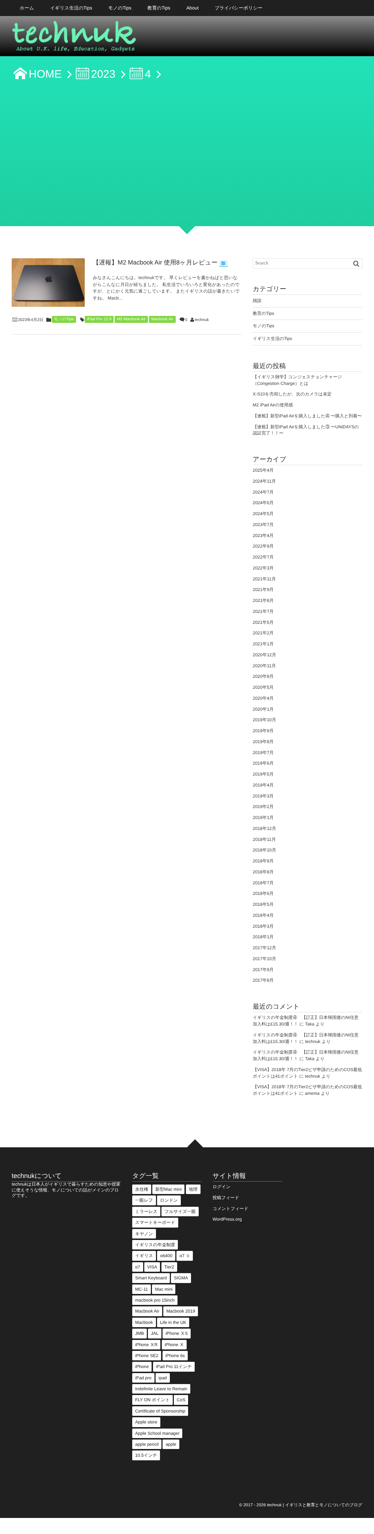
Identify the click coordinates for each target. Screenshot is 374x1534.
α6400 (166, 1255)
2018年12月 (264, 828)
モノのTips (119, 8)
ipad (163, 1377)
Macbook (144, 1322)
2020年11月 (264, 665)
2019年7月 (263, 752)
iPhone (142, 1366)
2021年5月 (263, 622)
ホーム (27, 8)
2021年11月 (264, 578)
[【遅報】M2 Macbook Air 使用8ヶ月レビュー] (48, 282)
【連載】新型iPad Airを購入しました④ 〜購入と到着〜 (307, 415)
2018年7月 (263, 882)
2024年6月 (263, 502)
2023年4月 (263, 535)
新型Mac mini (168, 1189)
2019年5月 (263, 774)
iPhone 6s (175, 1355)
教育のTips (159, 8)
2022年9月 (263, 546)
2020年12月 (264, 654)
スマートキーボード (155, 1222)
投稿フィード (226, 1197)
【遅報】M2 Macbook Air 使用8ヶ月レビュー (155, 262)
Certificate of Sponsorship (160, 1411)
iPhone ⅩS (176, 1333)
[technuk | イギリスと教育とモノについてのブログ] (74, 38)
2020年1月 (263, 709)
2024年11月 (264, 481)
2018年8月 (263, 871)
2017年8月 (263, 980)
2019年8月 (263, 741)
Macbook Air (162, 319)
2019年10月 (264, 719)
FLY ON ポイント (152, 1399)
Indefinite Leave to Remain (161, 1388)
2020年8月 (263, 676)
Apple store (146, 1422)
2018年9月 (263, 860)
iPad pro (143, 1377)
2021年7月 (263, 611)
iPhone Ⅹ (174, 1344)
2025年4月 (263, 470)
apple (170, 1444)
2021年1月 (263, 643)
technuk (202, 320)
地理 (193, 1189)
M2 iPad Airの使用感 (273, 404)
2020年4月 (263, 698)
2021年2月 (263, 632)
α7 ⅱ (184, 1255)
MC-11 (141, 1289)
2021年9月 (263, 589)
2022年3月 (263, 568)
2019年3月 (263, 796)
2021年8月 (263, 600)
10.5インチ (146, 1455)
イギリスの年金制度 (155, 1244)
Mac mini (163, 1289)
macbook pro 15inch (155, 1300)
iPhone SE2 (146, 1355)
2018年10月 (264, 850)
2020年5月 (263, 687)
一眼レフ (144, 1200)
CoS (181, 1399)
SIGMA (181, 1277)
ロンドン (169, 1200)
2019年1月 (263, 817)
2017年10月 (264, 958)
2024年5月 (263, 513)
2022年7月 (263, 557)
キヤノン (144, 1233)
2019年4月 (263, 785)
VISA (152, 1267)
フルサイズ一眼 (179, 1211)
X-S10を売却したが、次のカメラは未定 (292, 394)
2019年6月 (263, 763)
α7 (137, 1267)
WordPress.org (227, 1219)
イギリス (144, 1255)
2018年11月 (264, 839)
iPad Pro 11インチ (174, 1366)
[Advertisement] (187, 158)
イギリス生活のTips (71, 8)
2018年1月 (263, 936)
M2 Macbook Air (131, 319)
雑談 (257, 300)
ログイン (221, 1186)
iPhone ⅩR (146, 1344)
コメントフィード (230, 1208)
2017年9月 (263, 969)
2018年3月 (263, 926)
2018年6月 (263, 893)
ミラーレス (146, 1211)
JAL (155, 1333)
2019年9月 (263, 730)
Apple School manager (157, 1433)
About (192, 8)
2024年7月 (263, 492)
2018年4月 (263, 915)
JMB (139, 1333)
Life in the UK (173, 1322)
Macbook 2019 (180, 1311)
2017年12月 (264, 947)
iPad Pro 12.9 (99, 319)
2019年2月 (263, 806)
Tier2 (169, 1267)
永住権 (141, 1189)
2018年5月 (263, 904)
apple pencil (147, 1444)
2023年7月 (263, 524)
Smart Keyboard (151, 1277)
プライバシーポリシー (239, 8)
